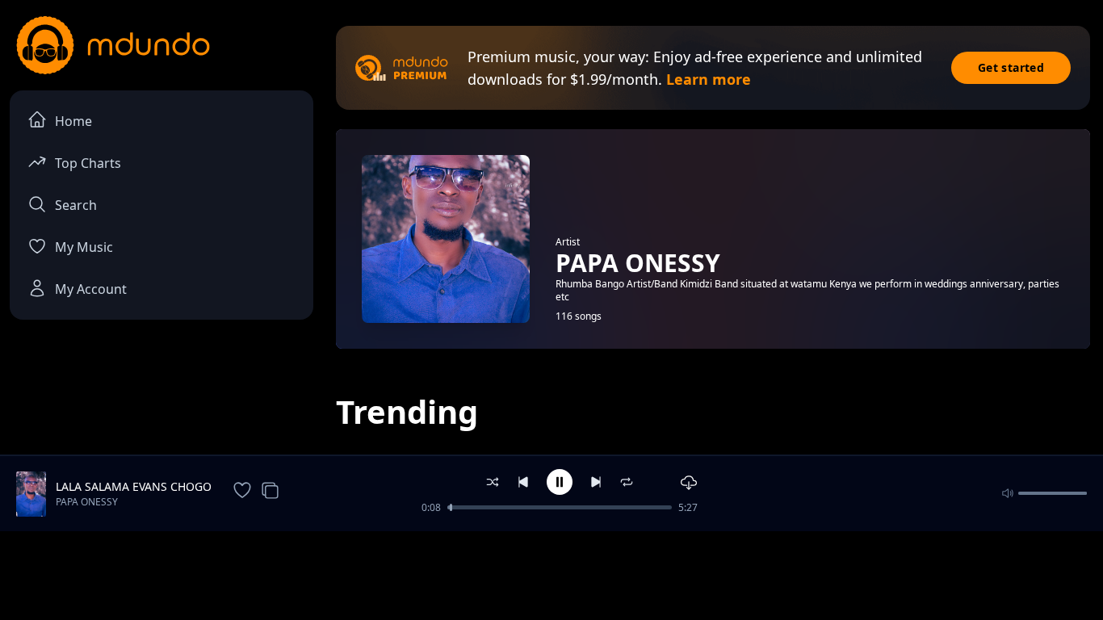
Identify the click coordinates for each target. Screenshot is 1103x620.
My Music (84, 247)
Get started (1011, 67)
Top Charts (88, 163)
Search (76, 205)
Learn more (708, 79)
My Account (91, 289)
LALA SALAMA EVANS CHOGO (134, 486)
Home (73, 121)
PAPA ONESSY (87, 502)
